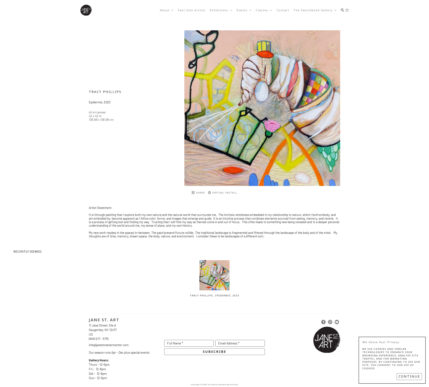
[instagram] (330, 322)
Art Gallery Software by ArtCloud (223, 384)
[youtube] (337, 322)
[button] (167, 10)
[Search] (342, 10)
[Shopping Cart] (347, 10)
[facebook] (323, 322)
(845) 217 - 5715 (99, 339)
